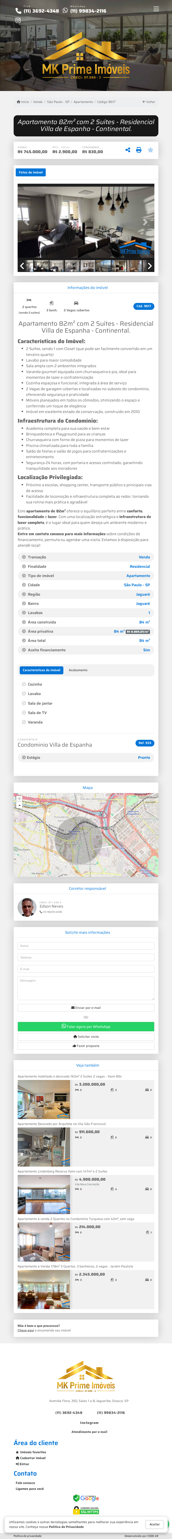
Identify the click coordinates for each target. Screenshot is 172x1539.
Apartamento (83, 102)
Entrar (24, 1464)
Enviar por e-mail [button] (87, 1007)
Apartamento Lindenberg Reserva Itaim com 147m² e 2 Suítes (62, 1171)
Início (24, 102)
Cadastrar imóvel (32, 1458)
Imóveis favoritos (33, 1452)
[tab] (31, 172)
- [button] (19, 805)
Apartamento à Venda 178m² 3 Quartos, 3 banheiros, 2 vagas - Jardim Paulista (75, 1266)
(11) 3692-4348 (41, 11)
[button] (28, 222)
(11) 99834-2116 (88, 11)
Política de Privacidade (66, 1526)
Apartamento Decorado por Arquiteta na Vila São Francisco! (62, 1123)
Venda (38, 102)
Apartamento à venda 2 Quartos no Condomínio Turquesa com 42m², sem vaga (76, 1218)
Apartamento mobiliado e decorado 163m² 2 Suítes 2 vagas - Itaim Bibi (70, 1076)
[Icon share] (18, 20)
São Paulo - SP (58, 102)
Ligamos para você (30, 1488)
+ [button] (19, 798)
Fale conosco (25, 1482)
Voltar (150, 102)
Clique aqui (26, 1330)
